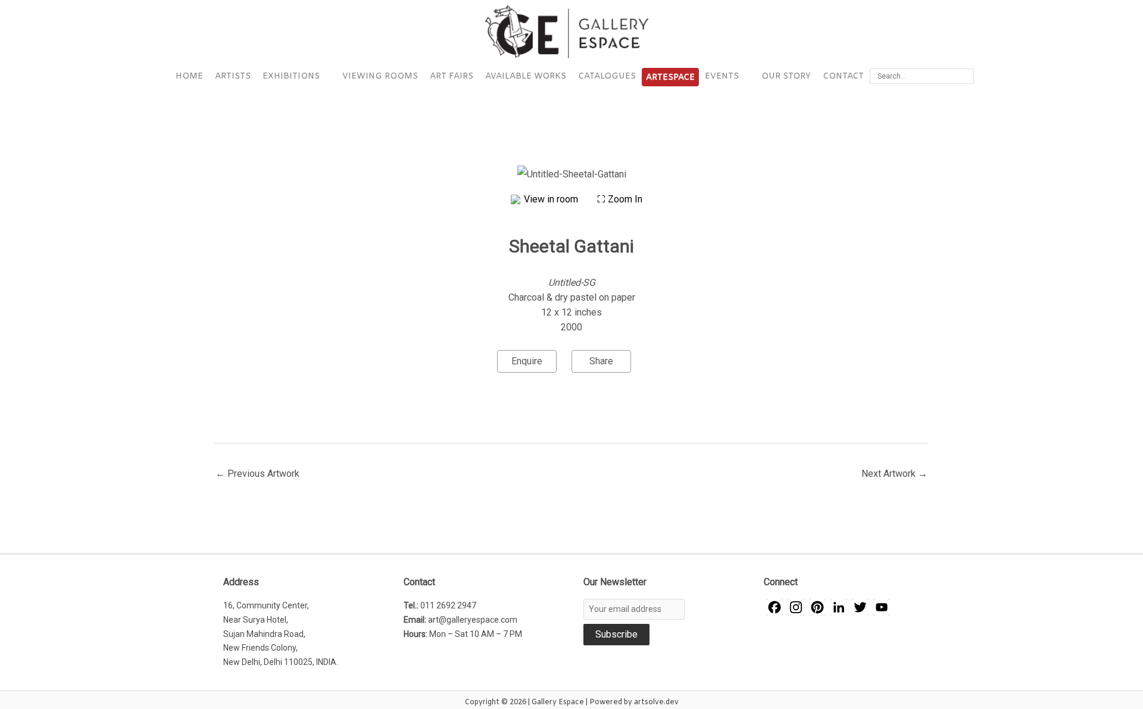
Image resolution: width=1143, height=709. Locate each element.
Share (601, 361)
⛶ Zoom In (619, 199)
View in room (552, 199)
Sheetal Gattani (571, 246)
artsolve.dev (656, 702)
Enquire (526, 361)
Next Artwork (894, 473)
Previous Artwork (257, 473)
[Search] (966, 76)
